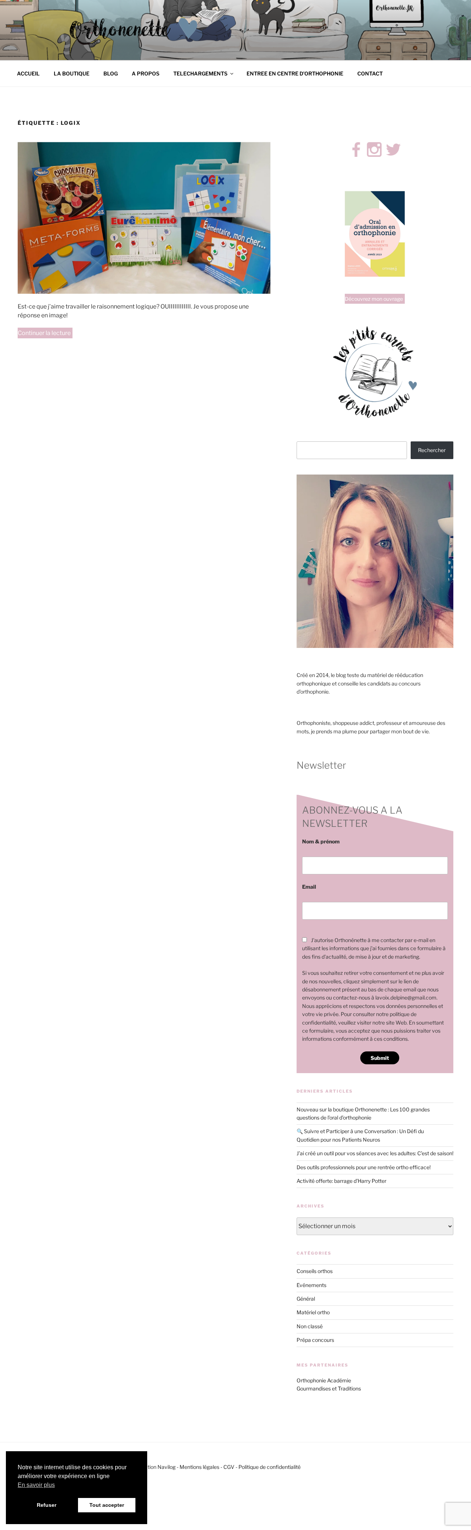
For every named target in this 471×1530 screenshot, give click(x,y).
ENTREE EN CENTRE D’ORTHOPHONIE (295, 73)
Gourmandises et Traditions (329, 1388)
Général (306, 1298)
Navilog (166, 1467)
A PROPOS (145, 73)
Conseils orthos (315, 1271)
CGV (228, 1467)
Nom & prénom (321, 841)
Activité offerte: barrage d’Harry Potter (341, 1181)
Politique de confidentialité (269, 1467)
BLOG (110, 73)
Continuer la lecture (45, 333)
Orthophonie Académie (324, 1380)
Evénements (311, 1285)
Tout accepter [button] (106, 1505)
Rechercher (432, 450)
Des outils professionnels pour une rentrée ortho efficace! (364, 1167)
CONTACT (370, 73)
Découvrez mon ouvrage (374, 299)
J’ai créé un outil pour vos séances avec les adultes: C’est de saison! (375, 1153)
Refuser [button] (46, 1505)
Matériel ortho (313, 1312)
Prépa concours (315, 1340)
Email (309, 887)
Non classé (310, 1326)
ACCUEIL (28, 73)
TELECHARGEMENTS (200, 73)
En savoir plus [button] (36, 1485)
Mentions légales (199, 1467)
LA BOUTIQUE (71, 73)
